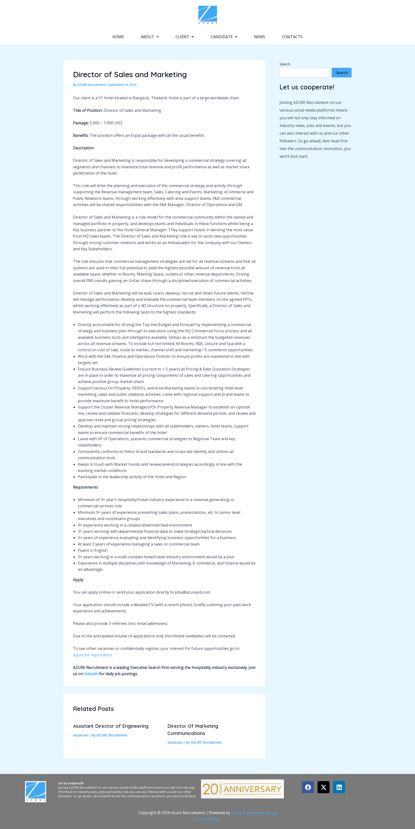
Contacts (292, 36)
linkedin (91, 673)
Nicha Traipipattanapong (254, 812)
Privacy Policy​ (207, 819)
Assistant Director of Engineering (110, 726)
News (259, 36)
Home (118, 36)
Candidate (222, 36)
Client (182, 36)
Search (285, 64)
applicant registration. (93, 655)
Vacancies (80, 735)
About (147, 36)
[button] (149, 36)
